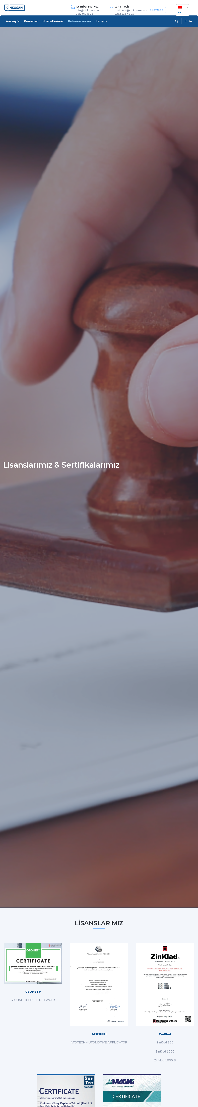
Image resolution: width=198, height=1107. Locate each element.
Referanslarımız (79, 21)
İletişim (101, 21)
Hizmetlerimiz (53, 21)
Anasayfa (13, 21)
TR (179, 12)
